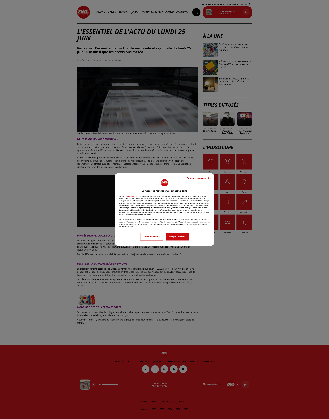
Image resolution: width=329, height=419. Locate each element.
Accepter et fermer (177, 236)
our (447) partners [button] (131, 196)
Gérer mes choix (152, 236)
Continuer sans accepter (199, 178)
